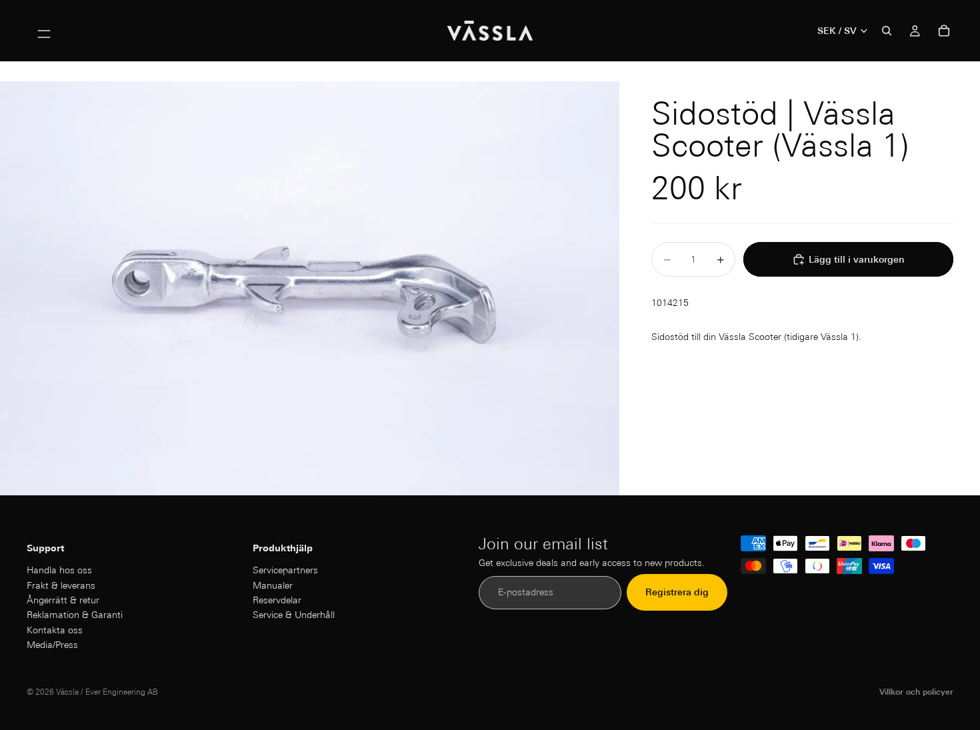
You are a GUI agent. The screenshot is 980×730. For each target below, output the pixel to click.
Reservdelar (277, 600)
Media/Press (52, 644)
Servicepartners (285, 570)
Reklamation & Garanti (75, 614)
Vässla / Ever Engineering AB (107, 692)
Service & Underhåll (294, 614)
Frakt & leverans (61, 584)
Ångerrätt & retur (63, 600)
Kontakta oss (55, 629)
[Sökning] (886, 30)
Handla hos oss (59, 570)
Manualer (273, 584)
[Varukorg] (944, 30)
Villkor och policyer (916, 692)
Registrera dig (677, 592)
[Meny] (44, 30)
